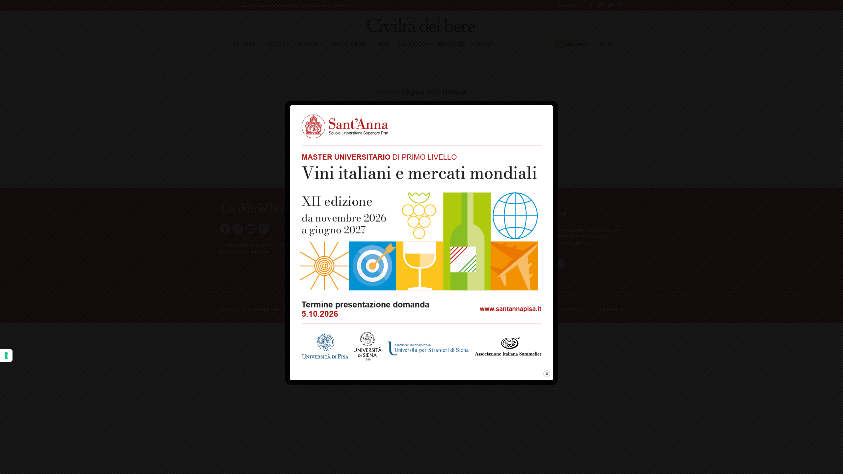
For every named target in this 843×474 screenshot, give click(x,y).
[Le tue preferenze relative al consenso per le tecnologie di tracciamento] (6, 355)
